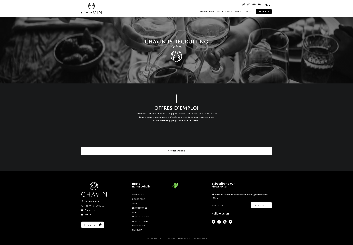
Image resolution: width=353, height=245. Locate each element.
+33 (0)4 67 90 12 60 (94, 206)
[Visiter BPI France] (175, 188)
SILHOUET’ (137, 230)
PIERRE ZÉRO (138, 199)
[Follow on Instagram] (243, 4)
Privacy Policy (201, 238)
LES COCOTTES (139, 208)
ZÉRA (134, 212)
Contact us (90, 210)
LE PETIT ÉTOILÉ (140, 221)
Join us (88, 214)
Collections (223, 11)
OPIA (134, 203)
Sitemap (171, 238)
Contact (248, 11)
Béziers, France (92, 201)
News (238, 11)
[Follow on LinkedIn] (254, 4)
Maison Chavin (207, 11)
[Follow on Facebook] (248, 4)
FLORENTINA (138, 225)
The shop (262, 11)
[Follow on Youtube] (259, 4)
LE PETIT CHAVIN (140, 217)
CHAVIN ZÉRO (138, 195)
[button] (267, 5)
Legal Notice (184, 238)
